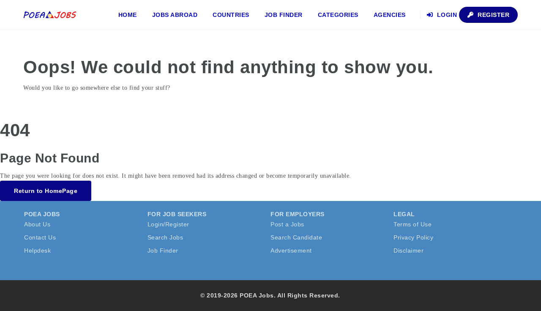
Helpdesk (37, 250)
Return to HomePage (45, 190)
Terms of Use (412, 224)
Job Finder (284, 14)
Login (446, 14)
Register (493, 14)
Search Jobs (165, 237)
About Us (37, 224)
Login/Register (168, 224)
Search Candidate (296, 237)
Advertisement (291, 250)
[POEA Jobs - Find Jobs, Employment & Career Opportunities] (50, 15)
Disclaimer (408, 250)
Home (127, 14)
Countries (231, 14)
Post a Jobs (287, 224)
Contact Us (40, 237)
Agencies (390, 14)
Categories (338, 14)
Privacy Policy (413, 237)
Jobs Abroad (175, 14)
